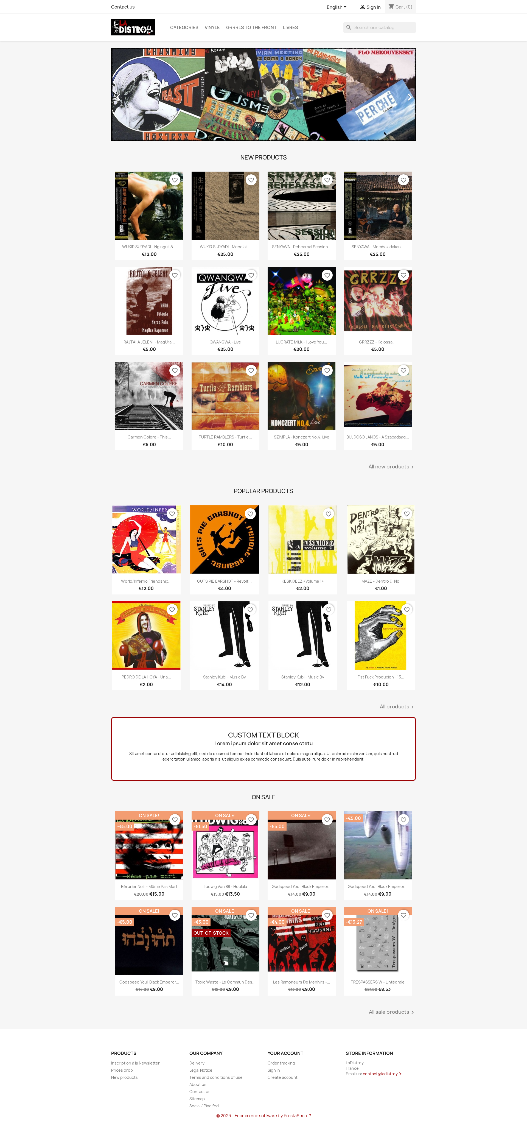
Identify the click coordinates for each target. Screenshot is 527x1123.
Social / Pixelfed (204, 1105)
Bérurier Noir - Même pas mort (149, 886)
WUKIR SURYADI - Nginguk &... (149, 246)
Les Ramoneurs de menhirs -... (301, 982)
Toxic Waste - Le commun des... (225, 982)
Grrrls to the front (251, 27)
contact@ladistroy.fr (382, 1073)
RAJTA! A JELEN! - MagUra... (149, 342)
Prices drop (122, 1070)
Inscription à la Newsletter (135, 1063)
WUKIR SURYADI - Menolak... (225, 246)
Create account (283, 1077)
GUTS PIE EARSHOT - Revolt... (224, 581)
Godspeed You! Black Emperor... (302, 886)
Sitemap (197, 1098)
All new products (392, 467)
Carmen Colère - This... (149, 437)
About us (197, 1084)
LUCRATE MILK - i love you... (301, 342)
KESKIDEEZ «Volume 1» (303, 581)
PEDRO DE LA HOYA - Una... (146, 677)
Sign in (274, 1070)
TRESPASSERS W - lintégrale (378, 982)
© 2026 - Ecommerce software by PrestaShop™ (263, 1116)
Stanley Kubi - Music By (224, 677)
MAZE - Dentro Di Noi (380, 581)
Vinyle (212, 27)
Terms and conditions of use (216, 1077)
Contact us (123, 7)
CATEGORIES (184, 27)
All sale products (392, 1012)
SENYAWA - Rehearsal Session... (301, 246)
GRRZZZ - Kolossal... (378, 342)
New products (124, 1077)
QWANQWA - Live (225, 342)
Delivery (196, 1063)
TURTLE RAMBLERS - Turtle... (225, 437)
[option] (263, 94)
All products (398, 707)
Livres (290, 27)
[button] (134, 94)
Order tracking (281, 1063)
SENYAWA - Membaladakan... (378, 246)
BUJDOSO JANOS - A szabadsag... (377, 437)
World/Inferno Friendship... (146, 581)
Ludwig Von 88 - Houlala (225, 886)
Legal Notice (200, 1070)
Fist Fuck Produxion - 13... (381, 677)
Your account (285, 1053)
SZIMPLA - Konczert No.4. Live (301, 437)
